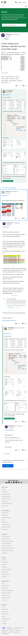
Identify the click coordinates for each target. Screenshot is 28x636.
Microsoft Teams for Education (7, 541)
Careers (3, 606)
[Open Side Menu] (2, 2)
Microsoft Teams (5, 571)
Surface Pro (4, 489)
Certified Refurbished (5, 524)
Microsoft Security (5, 562)
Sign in (8, 466)
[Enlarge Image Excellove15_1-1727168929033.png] (15, 259)
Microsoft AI (4, 559)
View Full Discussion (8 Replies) (9, 188)
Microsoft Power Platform (6, 569)
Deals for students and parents (7, 550)
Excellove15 (8, 34)
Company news (4, 611)
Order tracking (4, 522)
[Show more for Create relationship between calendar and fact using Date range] (9, 82)
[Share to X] (11, 482)
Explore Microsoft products (6, 503)
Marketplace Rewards (6, 597)
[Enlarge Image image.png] (14, 104)
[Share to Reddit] (14, 482)
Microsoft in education (6, 536)
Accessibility (4, 621)
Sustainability (4, 623)
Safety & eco (4, 632)
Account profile (4, 512)
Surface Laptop (4, 491)
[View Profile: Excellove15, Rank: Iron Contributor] (3, 35)
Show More (5, 73)
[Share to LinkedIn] (6, 482)
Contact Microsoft (10, 629)
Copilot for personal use (6, 498)
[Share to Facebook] (9, 482)
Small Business (4, 576)
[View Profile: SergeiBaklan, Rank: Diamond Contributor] (5, 328)
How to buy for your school (6, 545)
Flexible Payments (5, 529)
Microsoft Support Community (9, 19)
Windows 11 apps (5, 505)
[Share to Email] (21, 482)
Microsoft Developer (5, 585)
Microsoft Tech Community (6, 592)
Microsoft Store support (6, 517)
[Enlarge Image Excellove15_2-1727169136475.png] (15, 302)
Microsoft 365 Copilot (6, 574)
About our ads (16, 632)
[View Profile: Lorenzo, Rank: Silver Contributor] (3, 192)
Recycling (10, 632)
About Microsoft (5, 609)
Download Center (5, 515)
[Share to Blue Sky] (16, 482)
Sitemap (3, 629)
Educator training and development (8, 548)
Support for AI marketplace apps (7, 590)
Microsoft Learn (4, 588)
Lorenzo (7, 191)
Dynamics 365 (4, 564)
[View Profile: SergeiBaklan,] (4, 91)
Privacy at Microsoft (5, 613)
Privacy (16, 629)
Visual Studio (4, 600)
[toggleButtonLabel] (26, 6)
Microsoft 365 (4, 566)
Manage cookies (5, 630)
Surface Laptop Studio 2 (6, 494)
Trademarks (18, 630)
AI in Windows (4, 501)
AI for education (5, 552)
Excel (4, 6)
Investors (3, 616)
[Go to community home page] (5, 2)
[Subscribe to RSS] (19, 482)
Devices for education (6, 538)
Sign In (24, 2)
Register (20, 2)
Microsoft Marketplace (6, 595)
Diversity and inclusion (6, 618)
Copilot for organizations (6, 496)
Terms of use (11, 630)
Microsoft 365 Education (6, 543)
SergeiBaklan (9, 90)
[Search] (16, 2)
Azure (3, 583)
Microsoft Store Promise (6, 527)
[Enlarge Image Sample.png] (14, 209)
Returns (3, 519)
